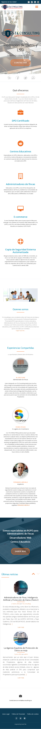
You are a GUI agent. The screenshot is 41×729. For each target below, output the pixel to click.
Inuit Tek (23, 724)
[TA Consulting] (12, 7)
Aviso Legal (5, 714)
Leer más (21, 627)
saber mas (21, 552)
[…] (11, 624)
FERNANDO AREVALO (23, 505)
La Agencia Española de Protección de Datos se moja (21, 649)
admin (26, 654)
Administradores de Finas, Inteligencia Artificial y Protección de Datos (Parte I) (21, 598)
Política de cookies (33, 714)
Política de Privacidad (18, 714)
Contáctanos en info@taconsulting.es (20, 700)
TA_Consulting (26, 604)
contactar (22, 63)
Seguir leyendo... (20, 330)
